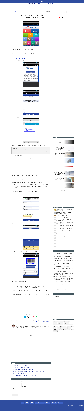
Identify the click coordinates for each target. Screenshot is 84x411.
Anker (65, 326)
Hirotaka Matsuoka (21, 325)
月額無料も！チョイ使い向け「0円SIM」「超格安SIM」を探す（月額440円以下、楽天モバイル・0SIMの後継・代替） (63, 279)
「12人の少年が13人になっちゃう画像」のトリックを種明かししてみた (63, 254)
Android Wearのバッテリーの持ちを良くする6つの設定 (21, 367)
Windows (55, 323)
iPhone (67, 323)
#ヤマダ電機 (42, 321)
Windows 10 (71, 324)
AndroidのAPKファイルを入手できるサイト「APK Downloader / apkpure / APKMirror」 (63, 213)
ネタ (58, 329)
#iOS (17, 321)
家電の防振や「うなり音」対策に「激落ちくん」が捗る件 (62, 276)
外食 (66, 328)
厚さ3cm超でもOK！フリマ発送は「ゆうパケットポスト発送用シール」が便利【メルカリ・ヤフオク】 (63, 274)
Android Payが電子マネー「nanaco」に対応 (20, 365)
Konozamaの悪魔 (56, 296)
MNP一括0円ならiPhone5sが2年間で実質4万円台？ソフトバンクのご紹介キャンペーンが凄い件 (20, 332)
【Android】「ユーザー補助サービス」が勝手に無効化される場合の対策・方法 (64, 220)
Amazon (58, 328)
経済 (45, 3)
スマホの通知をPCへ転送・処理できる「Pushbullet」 (61, 266)
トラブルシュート (57, 324)
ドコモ (55, 328)
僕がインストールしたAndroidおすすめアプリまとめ (63, 230)
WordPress (63, 328)
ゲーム (35, 3)
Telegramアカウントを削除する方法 (61, 215)
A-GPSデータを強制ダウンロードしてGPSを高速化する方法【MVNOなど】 (64, 240)
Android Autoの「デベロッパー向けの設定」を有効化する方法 (64, 226)
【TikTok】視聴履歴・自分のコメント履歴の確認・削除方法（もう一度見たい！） (64, 223)
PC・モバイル (31, 3)
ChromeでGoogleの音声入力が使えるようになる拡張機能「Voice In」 (63, 261)
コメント (13, 388)
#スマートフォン (22, 321)
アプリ (61, 324)
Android (55, 321)
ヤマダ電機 (16, 48)
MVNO (72, 329)
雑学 (54, 3)
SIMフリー (56, 331)
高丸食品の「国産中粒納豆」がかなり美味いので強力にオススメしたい (63, 290)
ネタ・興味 (39, 3)
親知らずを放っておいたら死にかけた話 (59, 287)
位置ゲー (72, 326)
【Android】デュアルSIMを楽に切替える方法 (62, 217)
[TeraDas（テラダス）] (42, 1)
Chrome (68, 329)
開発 (55, 326)
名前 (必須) (23, 381)
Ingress (55, 329)
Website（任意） (24, 386)
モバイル (65, 321)
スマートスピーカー (63, 329)
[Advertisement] (42, 7)
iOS (57, 326)
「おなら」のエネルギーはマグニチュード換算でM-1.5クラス (62, 256)
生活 (59, 323)
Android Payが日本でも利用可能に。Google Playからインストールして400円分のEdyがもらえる (28, 371)
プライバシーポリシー (39, 402)
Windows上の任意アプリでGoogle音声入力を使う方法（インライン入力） (63, 264)
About (27, 402)
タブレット (66, 324)
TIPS (69, 321)
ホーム (22, 402)
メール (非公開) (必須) (25, 383)
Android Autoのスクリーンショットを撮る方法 (20, 373)
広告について (54, 402)
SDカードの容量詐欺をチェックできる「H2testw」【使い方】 (64, 233)
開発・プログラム (50, 3)
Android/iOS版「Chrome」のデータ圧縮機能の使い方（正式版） (23, 369)
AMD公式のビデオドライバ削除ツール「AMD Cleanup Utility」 (64, 246)
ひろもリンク (55, 298)
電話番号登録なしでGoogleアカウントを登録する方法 (64, 228)
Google (68, 326)
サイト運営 (61, 326)
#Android (13, 321)
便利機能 (32, 402)
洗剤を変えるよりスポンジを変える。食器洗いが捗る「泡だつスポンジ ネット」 (63, 282)
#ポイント (36, 321)
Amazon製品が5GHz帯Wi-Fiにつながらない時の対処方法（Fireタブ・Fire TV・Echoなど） (64, 236)
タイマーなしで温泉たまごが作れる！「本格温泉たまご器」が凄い (63, 269)
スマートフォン (60, 321)
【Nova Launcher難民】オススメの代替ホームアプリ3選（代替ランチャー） (64, 243)
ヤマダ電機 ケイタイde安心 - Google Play (21, 58)
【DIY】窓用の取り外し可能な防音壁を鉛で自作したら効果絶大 (63, 258)
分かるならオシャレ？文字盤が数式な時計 (59, 271)
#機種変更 (47, 321)
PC (65, 323)
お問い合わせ (47, 402)
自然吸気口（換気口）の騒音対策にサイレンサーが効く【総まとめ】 (63, 285)
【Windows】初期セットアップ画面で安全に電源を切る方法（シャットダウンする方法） (64, 210)
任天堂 (69, 328)
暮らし (43, 3)
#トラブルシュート (30, 321)
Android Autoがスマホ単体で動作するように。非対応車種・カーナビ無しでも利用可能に (27, 375)
